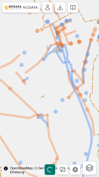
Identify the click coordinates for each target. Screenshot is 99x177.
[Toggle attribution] (6, 168)
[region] (49, 88)
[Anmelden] (47, 7)
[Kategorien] (89, 168)
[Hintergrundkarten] (75, 169)
